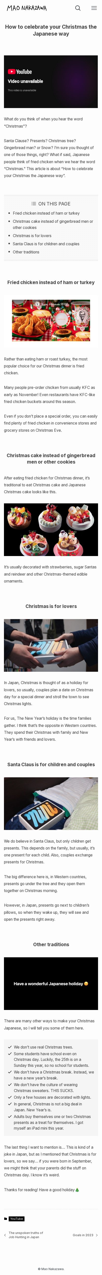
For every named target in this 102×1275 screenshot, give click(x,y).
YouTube (16, 1219)
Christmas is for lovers (32, 235)
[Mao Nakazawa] (26, 8)
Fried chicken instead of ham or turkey (46, 213)
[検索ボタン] (78, 8)
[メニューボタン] (94, 8)
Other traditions (26, 252)
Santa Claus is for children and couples (46, 244)
